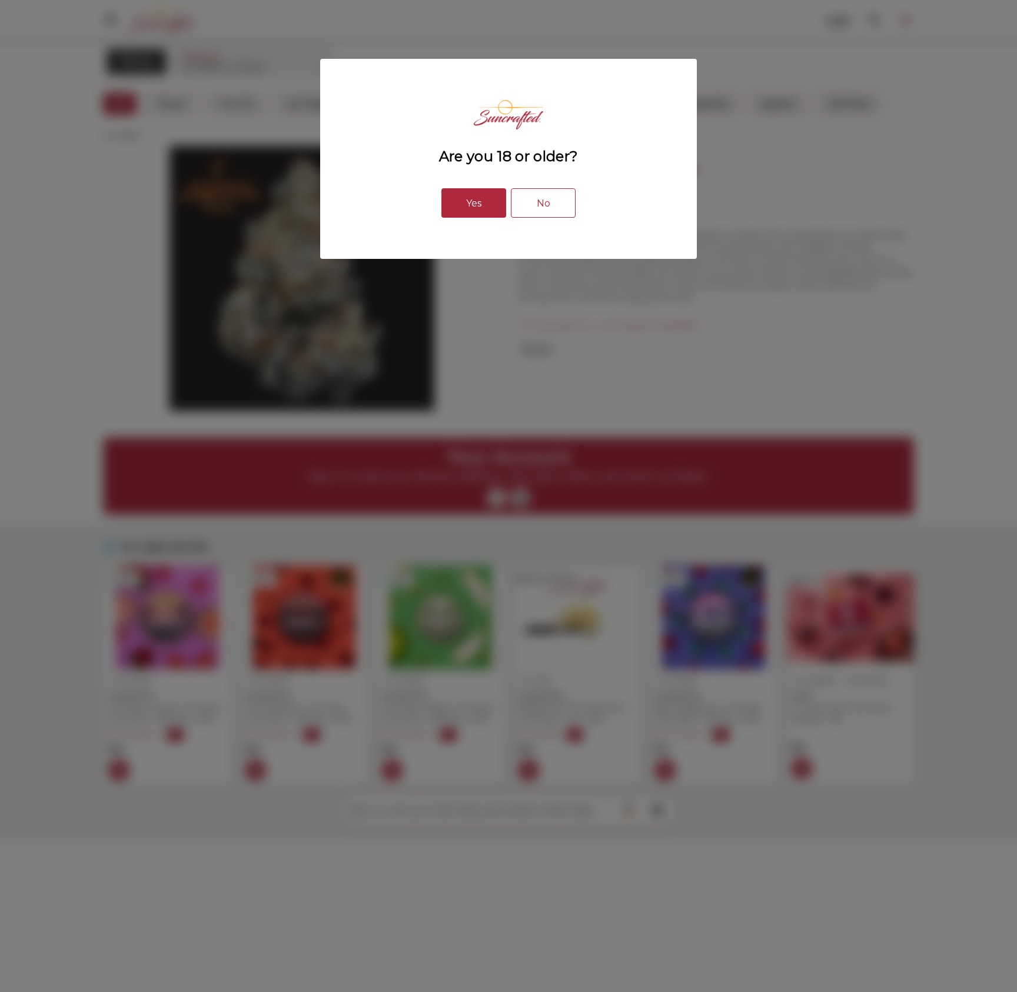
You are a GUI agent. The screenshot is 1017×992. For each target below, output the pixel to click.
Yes (473, 203)
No (543, 203)
